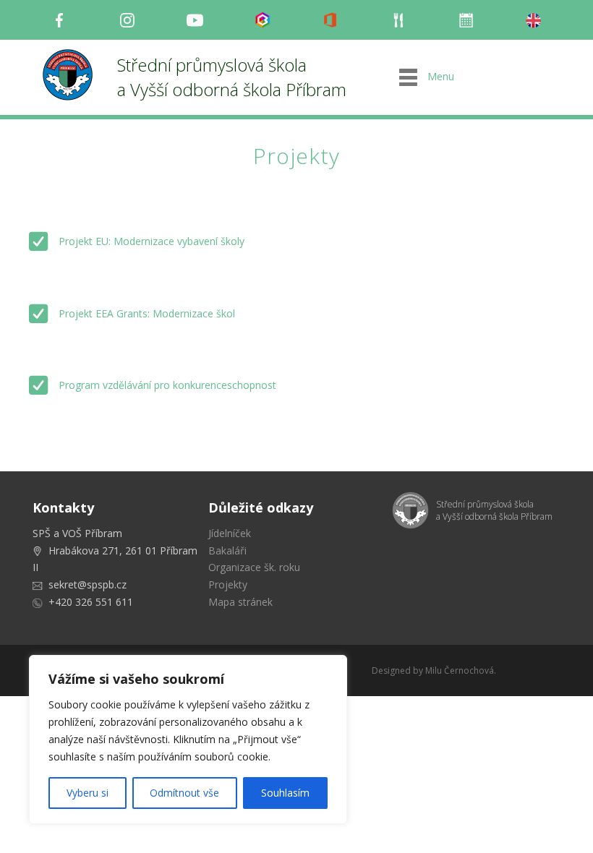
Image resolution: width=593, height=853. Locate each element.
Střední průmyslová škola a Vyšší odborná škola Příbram (231, 77)
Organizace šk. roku (254, 567)
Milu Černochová (459, 670)
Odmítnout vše (184, 793)
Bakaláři (227, 550)
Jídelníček (229, 533)
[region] (188, 739)
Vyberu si (87, 793)
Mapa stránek (240, 602)
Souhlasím (285, 793)
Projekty (227, 584)
